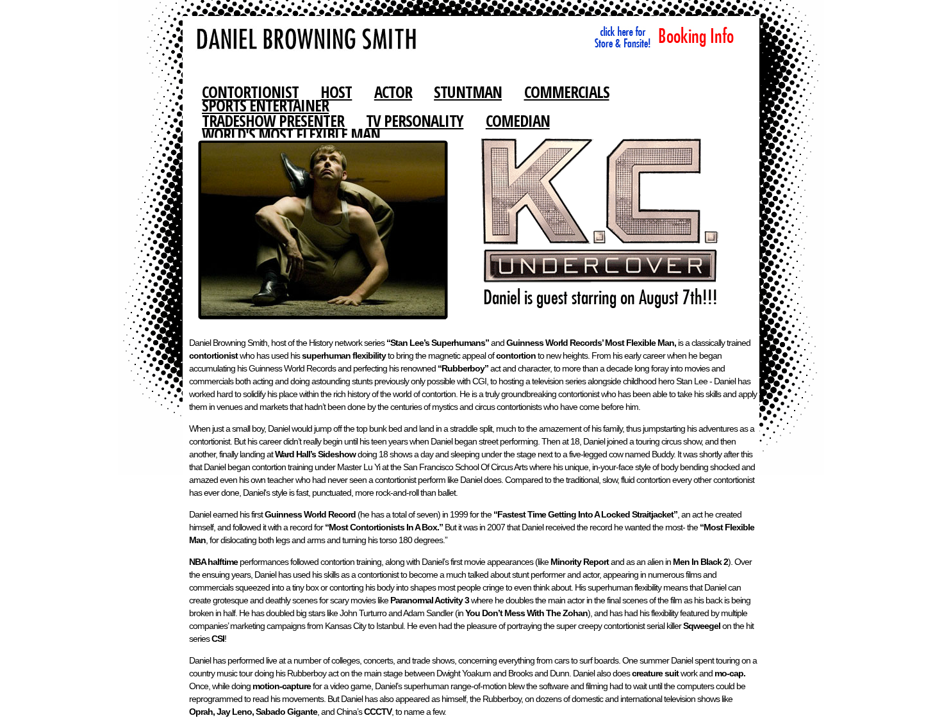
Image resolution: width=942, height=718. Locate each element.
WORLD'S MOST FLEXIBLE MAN (291, 133)
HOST (336, 91)
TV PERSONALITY (414, 120)
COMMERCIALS (566, 91)
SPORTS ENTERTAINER (265, 105)
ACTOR (393, 91)
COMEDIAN (518, 120)
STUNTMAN (468, 91)
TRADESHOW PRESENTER (273, 120)
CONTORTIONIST (250, 91)
